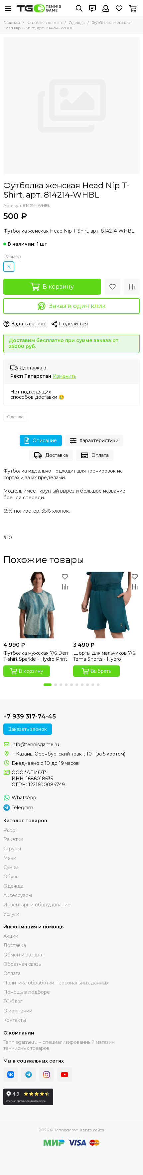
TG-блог (12, 1001)
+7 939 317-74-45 (29, 716)
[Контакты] (92, 8)
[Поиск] (79, 8)
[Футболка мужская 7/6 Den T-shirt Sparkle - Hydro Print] (36, 605)
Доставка (56, 455)
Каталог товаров (44, 22)
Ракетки (13, 839)
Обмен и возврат (23, 955)
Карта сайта (92, 1129)
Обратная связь (22, 964)
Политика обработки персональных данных (55, 983)
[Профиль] (105, 8)
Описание (45, 440)
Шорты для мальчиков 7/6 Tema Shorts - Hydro (104, 656)
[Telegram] (28, 1074)
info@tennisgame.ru (35, 745)
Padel (10, 830)
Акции (10, 936)
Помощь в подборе (26, 992)
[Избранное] (112, 287)
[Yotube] (64, 1074)
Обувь (10, 877)
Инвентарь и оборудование (37, 905)
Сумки (10, 867)
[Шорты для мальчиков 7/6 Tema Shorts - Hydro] (106, 605)
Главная (11, 22)
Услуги (11, 914)
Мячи (9, 858)
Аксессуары (17, 895)
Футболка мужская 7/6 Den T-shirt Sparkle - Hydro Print (35, 656)
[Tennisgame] (39, 8)
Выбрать (100, 671)
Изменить (64, 376)
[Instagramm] (46, 1074)
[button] (48, 684)
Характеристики (98, 440)
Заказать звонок (27, 729)
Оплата (100, 455)
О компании (17, 1011)
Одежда (77, 22)
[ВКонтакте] (10, 1074)
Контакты (14, 1020)
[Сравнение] (132, 287)
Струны (12, 849)
